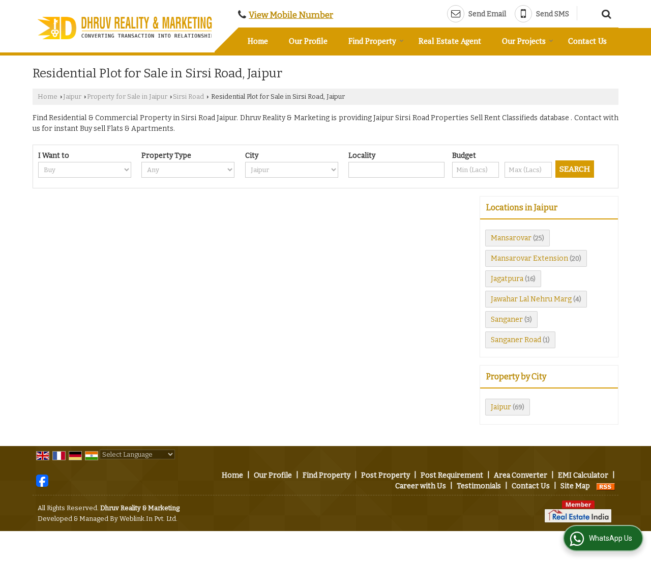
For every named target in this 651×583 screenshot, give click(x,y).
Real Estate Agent (450, 41)
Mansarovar (511, 238)
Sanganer (507, 319)
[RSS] (606, 486)
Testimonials (479, 486)
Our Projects (524, 41)
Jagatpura (507, 278)
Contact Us (587, 41)
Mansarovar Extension (529, 258)
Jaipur (72, 96)
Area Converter (520, 475)
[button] (291, 15)
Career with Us (420, 486)
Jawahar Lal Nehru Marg (531, 299)
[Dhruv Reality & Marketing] (126, 28)
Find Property (372, 41)
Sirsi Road (188, 96)
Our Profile (308, 41)
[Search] (605, 12)
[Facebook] (42, 480)
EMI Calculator (583, 475)
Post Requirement (452, 475)
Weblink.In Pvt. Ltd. (148, 518)
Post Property (385, 475)
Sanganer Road (516, 340)
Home (258, 41)
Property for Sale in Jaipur (127, 96)
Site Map (575, 486)
